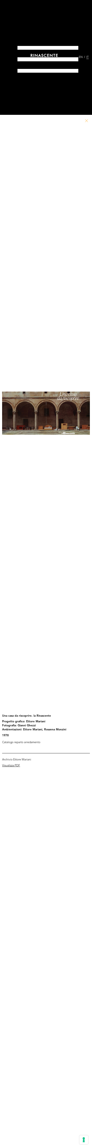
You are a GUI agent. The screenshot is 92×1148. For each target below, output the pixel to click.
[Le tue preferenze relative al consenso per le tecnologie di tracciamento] (83, 1139)
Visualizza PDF (11, 765)
